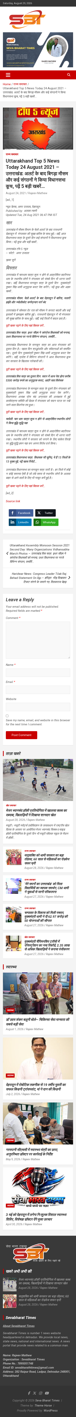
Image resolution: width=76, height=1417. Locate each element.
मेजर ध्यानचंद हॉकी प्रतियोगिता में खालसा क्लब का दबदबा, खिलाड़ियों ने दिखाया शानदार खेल (44, 1281)
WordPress (51, 1410)
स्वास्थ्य (11, 967)
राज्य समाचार (12, 154)
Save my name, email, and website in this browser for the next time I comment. (38, 722)
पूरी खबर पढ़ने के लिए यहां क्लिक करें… (25, 325)
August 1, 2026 (15, 1029)
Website (11, 699)
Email (10, 682)
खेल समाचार (11, 805)
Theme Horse (43, 1405)
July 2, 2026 (13, 1094)
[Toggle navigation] (8, 74)
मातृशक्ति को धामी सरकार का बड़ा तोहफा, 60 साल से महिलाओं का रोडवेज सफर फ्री (46, 859)
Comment (13, 618)
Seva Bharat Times (47, 1400)
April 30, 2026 (14, 1224)
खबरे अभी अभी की (18, 1271)
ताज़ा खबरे (13, 753)
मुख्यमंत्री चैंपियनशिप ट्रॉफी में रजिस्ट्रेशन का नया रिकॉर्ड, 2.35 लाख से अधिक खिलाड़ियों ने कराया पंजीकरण (46, 945)
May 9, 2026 (13, 1159)
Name (10, 665)
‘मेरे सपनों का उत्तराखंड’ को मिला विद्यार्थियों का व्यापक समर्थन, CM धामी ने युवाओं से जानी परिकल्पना (46, 888)
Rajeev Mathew (37, 193)
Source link (13, 501)
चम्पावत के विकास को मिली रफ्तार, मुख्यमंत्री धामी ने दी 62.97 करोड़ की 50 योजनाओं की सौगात (46, 917)
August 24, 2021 (16, 193)
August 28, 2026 (15, 819)
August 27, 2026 (34, 896)
